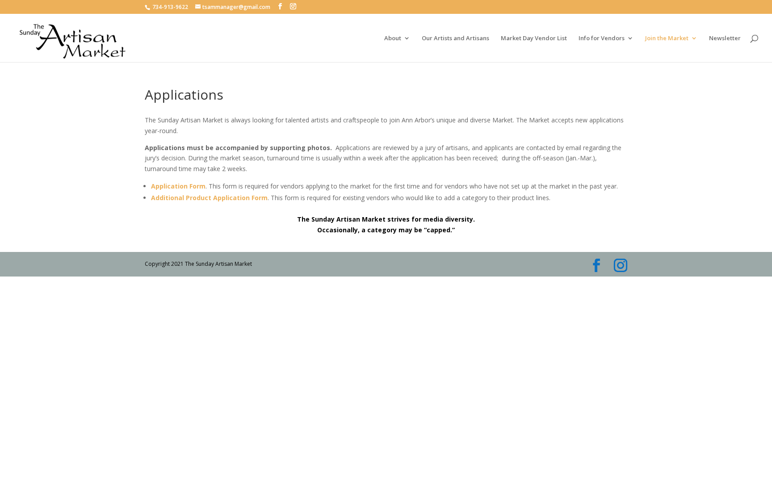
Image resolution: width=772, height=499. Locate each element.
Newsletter (725, 38)
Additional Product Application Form (209, 197)
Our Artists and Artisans (455, 38)
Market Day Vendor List (534, 38)
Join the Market (666, 38)
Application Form (178, 186)
